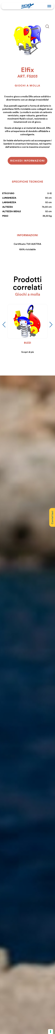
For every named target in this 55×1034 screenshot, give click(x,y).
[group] (22, 329)
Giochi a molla (27, 85)
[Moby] (27, 5)
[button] (51, 325)
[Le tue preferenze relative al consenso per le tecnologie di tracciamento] (50, 1031)
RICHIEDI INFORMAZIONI (27, 160)
